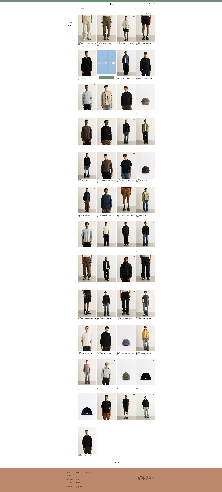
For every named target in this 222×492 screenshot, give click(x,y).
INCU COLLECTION (78, 3)
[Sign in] (152, 3)
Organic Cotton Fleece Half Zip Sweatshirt (145, 78)
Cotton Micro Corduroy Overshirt (143, 146)
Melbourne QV (68, 480)
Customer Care (78, 470)
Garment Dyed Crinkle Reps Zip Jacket (124, 78)
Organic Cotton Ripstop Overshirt (104, 112)
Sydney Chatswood (69, 475)
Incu (87, 470)
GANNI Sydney (68, 485)
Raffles (77, 479)
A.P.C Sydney (68, 487)
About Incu (88, 472)
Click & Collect (79, 476)
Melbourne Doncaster (70, 482)
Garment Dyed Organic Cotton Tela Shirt (125, 43)
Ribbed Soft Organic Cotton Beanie (143, 387)
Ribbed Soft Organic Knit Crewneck (85, 78)
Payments (77, 480)
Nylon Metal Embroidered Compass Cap (124, 387)
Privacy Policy (79, 483)
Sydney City (68, 472)
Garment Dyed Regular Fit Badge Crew (85, 112)
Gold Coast (68, 483)
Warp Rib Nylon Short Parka (141, 215)
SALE (89, 3)
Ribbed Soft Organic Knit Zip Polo (84, 180)
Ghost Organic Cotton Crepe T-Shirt (143, 318)
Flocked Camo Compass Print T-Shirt (85, 353)
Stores (87, 475)
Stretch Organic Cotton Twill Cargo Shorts (87, 318)
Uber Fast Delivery (79, 478)
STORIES (99, 3)
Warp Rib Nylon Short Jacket (122, 283)
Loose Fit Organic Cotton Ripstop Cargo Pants (106, 283)
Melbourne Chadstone (70, 479)
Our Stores (68, 470)
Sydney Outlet (68, 478)
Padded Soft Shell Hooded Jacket (123, 249)
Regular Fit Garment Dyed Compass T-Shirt (125, 180)
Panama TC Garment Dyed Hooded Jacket (144, 353)
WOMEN (68, 3)
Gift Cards (78, 482)
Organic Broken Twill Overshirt (84, 215)
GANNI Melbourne (69, 486)
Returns (77, 475)
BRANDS (85, 3)
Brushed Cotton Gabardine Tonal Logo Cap (125, 353)
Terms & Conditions (79, 485)
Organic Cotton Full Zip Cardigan (104, 146)
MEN (72, 3)
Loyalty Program (89, 476)
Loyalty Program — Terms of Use (79, 487)
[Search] (149, 3)
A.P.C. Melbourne (69, 489)
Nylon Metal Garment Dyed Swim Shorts (144, 43)
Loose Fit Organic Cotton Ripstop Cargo (86, 283)
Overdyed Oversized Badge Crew (84, 146)
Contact (77, 472)
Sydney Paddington (69, 476)
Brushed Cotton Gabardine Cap (142, 112)
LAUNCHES (94, 3)
